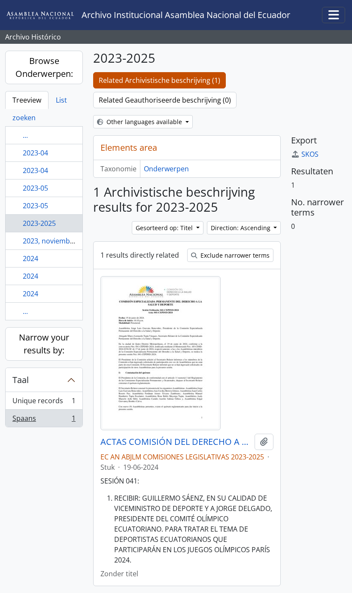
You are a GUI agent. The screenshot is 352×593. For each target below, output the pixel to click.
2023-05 (35, 188)
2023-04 (35, 153)
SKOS (310, 154)
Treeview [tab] (26, 100)
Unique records (44, 403)
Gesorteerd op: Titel (165, 228)
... (25, 135)
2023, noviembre (50, 241)
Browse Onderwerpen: (44, 67)
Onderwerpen (166, 168)
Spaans (44, 420)
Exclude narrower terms (234, 255)
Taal (20, 380)
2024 (30, 258)
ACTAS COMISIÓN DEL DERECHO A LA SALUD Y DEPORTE (175, 442)
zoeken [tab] (24, 117)
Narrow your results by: (44, 343)
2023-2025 (39, 223)
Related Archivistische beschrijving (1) (159, 80)
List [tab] (61, 100)
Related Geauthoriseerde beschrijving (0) (165, 100)
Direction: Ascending (241, 228)
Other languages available (144, 122)
